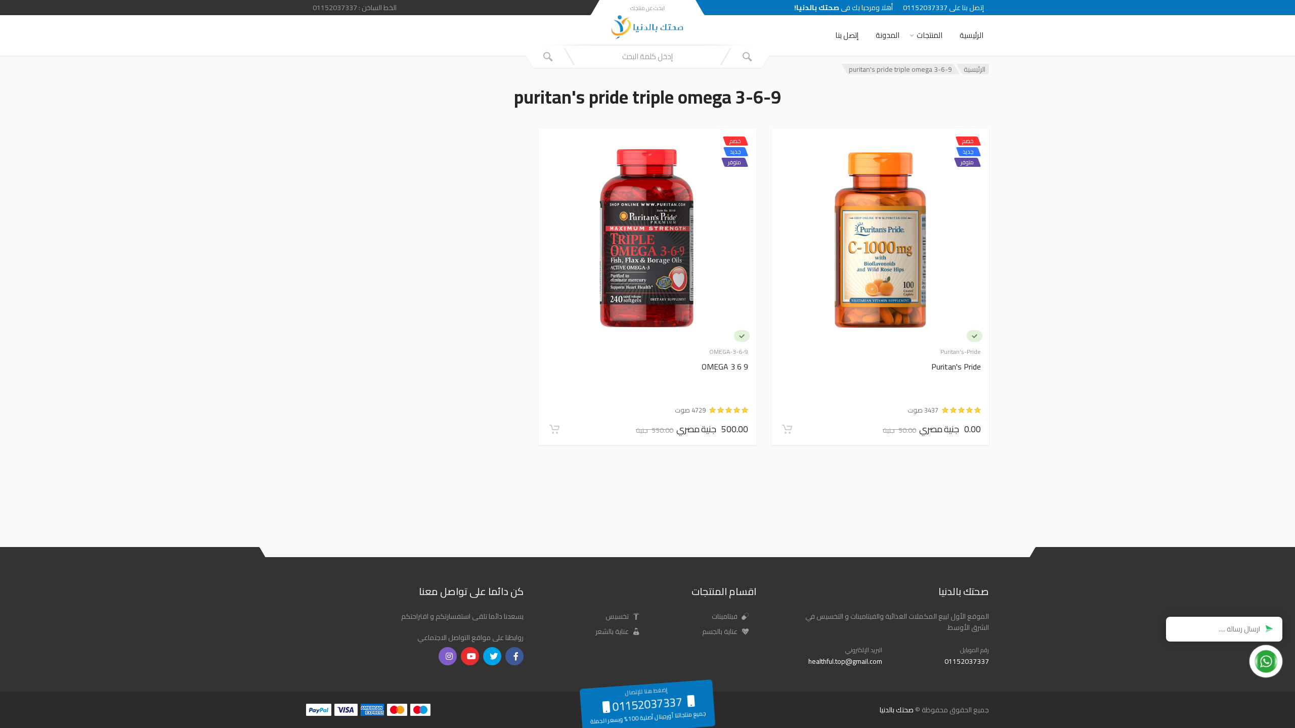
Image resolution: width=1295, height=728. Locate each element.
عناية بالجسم (720, 631)
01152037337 (966, 661)
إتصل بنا (846, 35)
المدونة (887, 35)
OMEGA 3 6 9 (725, 367)
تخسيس (618, 616)
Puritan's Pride (956, 367)
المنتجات (929, 35)
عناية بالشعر (612, 631)
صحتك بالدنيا (897, 709)
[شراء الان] (787, 429)
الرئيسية (971, 35)
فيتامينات (725, 616)
